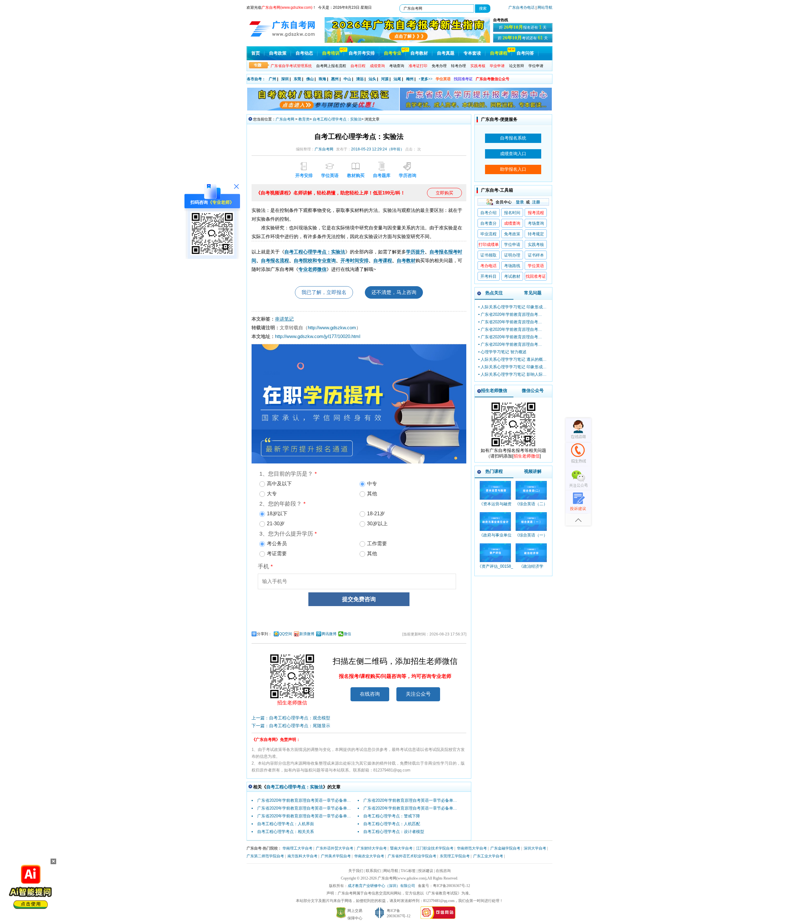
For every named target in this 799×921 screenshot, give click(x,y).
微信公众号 (533, 390)
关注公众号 (418, 694)
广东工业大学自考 (488, 856)
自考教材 (419, 53)
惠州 (335, 79)
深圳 (285, 79)
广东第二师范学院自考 (265, 856)
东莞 (297, 79)
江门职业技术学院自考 (434, 848)
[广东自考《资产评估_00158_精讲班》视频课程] (495, 552)
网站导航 (544, 7)
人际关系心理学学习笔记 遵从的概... (514, 359)
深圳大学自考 (535, 848)
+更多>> (426, 79)
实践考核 (536, 244)
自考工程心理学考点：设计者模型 (393, 831)
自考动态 (304, 53)
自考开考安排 (362, 53)
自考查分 (488, 223)
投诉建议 (425, 871)
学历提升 (415, 251)
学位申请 (535, 66)
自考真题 (445, 53)
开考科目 (488, 276)
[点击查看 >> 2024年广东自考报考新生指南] (407, 41)
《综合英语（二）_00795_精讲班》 (531, 507)
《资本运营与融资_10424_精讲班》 (495, 507)
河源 (385, 79)
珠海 (322, 79)
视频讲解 (533, 471)
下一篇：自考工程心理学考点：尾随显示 (291, 725)
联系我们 (373, 871)
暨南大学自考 (401, 848)
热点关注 (494, 292)
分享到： (264, 634)
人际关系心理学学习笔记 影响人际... (514, 374)
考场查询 (396, 66)
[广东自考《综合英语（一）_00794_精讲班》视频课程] (531, 521)
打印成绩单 (488, 244)
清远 (360, 79)
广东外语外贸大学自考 (334, 848)
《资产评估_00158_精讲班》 (495, 569)
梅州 (410, 79)
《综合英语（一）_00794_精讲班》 (531, 538)
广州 (272, 79)
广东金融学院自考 (505, 848)
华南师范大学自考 (472, 848)
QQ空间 (285, 634)
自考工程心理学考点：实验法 (337, 119)
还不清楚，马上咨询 (393, 292)
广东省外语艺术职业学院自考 (412, 856)
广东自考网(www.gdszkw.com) (402, 878)
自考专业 (392, 53)
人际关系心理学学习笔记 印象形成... (514, 307)
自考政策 (278, 53)
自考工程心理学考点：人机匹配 (391, 823)
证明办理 (512, 255)
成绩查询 (512, 223)
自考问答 (525, 53)
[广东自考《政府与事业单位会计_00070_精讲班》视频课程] (495, 521)
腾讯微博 (328, 634)
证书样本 (536, 255)
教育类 (304, 119)
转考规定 (536, 234)
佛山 (310, 79)
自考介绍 (488, 212)
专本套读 (472, 53)
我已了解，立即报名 (323, 292)
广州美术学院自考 (336, 856)
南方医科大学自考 (302, 856)
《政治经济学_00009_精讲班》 (531, 569)
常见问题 (533, 292)
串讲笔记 (284, 318)
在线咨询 (370, 694)
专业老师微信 (312, 269)
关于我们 (355, 871)
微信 (347, 634)
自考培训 (331, 53)
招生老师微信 (494, 390)
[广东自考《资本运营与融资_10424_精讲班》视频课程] (495, 490)
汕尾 (397, 79)
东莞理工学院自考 (455, 856)
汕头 (372, 79)
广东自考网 (285, 119)
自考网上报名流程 (331, 66)
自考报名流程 (275, 260)
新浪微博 (306, 634)
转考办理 (458, 66)
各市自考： (256, 79)
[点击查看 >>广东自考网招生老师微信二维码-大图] (513, 446)
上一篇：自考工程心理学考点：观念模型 (291, 717)
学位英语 (443, 79)
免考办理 (439, 66)
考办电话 (488, 265)
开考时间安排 (355, 260)
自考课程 (498, 53)
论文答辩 (516, 66)
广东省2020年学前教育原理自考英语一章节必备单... (304, 800)
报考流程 (536, 212)
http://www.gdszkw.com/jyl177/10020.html (317, 336)
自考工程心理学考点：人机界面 (285, 823)
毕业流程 (488, 234)
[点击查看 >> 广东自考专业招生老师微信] (212, 253)
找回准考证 (463, 79)
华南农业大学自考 (369, 856)
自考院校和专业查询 (315, 260)
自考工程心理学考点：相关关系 (285, 831)
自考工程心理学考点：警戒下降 (391, 816)
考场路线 (512, 265)
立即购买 (444, 192)
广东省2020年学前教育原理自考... (511, 314)
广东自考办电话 (521, 7)
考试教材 (512, 276)
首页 (255, 53)
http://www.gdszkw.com (332, 327)
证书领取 (488, 255)
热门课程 (494, 471)
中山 (347, 79)
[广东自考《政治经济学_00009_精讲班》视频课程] (531, 552)
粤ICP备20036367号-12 (451, 886)
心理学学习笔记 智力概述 (504, 352)
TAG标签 (408, 871)
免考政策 (512, 234)
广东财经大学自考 (372, 848)
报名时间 (512, 212)
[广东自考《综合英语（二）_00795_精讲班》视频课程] (531, 490)
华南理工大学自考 (297, 848)
